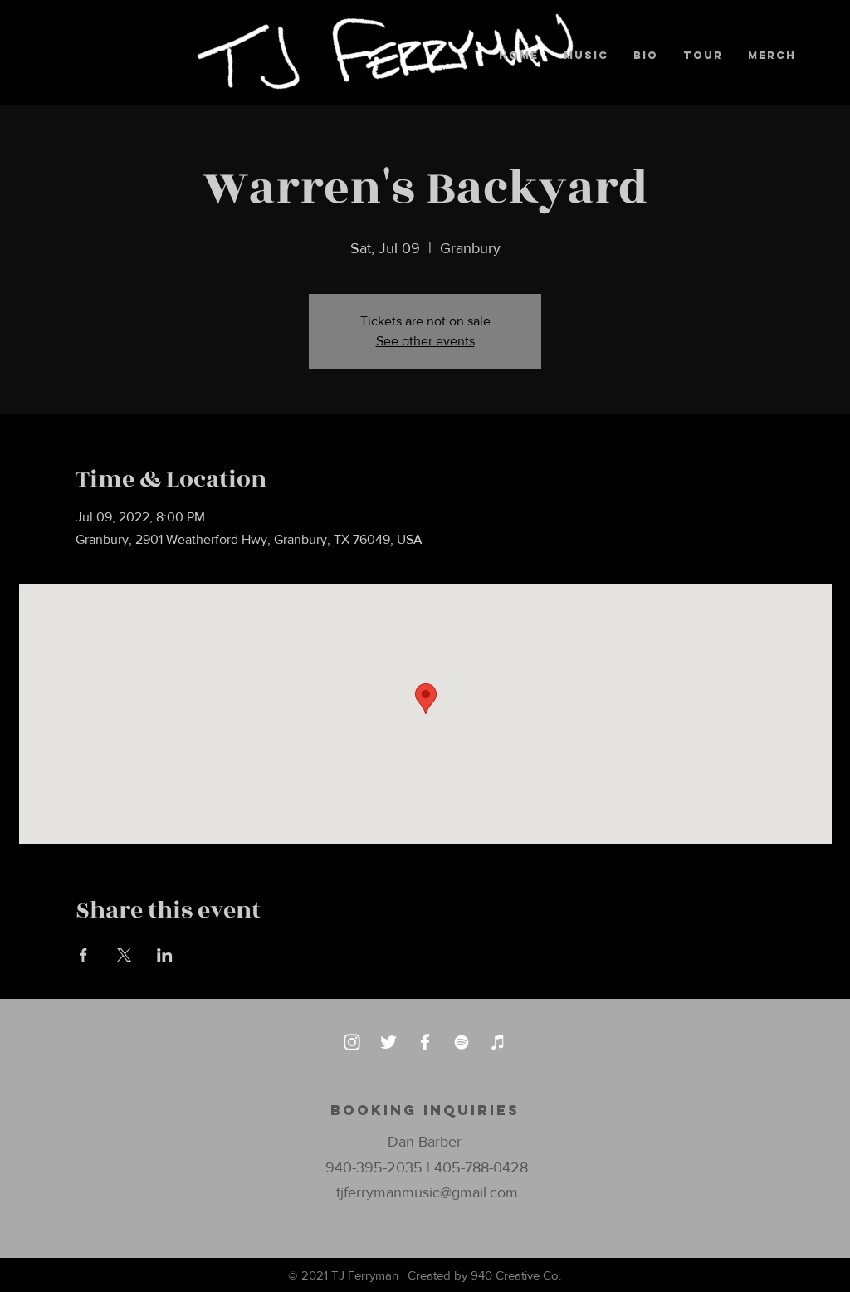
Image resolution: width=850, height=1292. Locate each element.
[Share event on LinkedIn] (165, 955)
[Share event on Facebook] (83, 955)
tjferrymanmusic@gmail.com (427, 1192)
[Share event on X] (124, 955)
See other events (425, 341)
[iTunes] (498, 1042)
